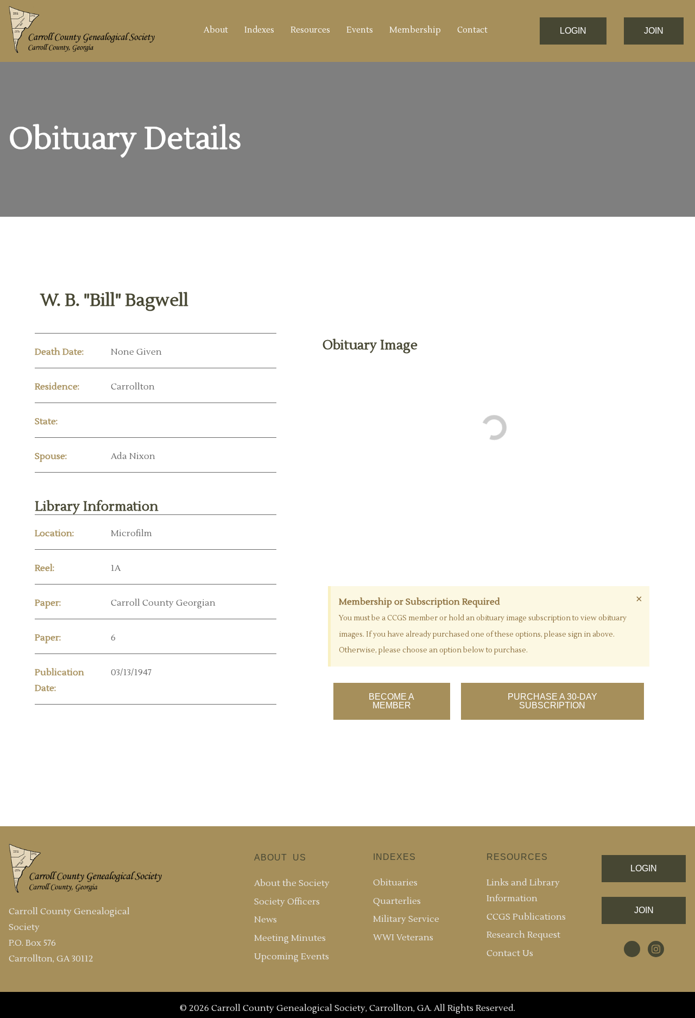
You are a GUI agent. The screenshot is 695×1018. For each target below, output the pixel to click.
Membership (415, 30)
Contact (472, 30)
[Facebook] (632, 949)
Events (359, 30)
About (216, 30)
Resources (310, 30)
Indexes (259, 30)
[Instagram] (656, 949)
